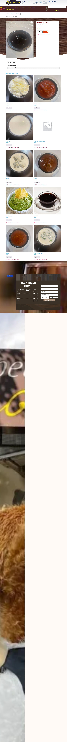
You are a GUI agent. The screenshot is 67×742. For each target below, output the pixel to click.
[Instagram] (47, 10)
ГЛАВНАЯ (7, 7)
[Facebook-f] (47, 7)
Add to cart (46, 31)
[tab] (11, 62)
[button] (43, 34)
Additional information (11, 62)
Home (7, 16)
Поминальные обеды (31, 7)
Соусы (10, 16)
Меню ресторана (15, 7)
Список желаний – (11, 9)
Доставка (23, 7)
